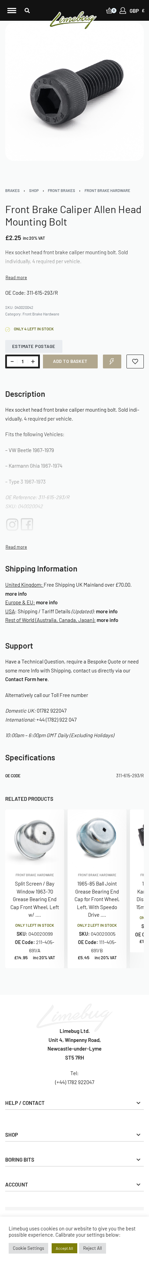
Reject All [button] (92, 1248)
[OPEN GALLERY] (74, 91)
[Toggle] (16, 277)
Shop (34, 190)
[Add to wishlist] (135, 361)
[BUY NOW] (112, 361)
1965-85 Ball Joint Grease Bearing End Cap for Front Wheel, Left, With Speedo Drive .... (97, 899)
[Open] (12, 10)
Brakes (12, 190)
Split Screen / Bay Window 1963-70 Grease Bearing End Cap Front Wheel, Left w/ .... (34, 899)
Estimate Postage (33, 346)
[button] (27, 10)
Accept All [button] (64, 1248)
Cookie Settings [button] (28, 1248)
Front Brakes (61, 190)
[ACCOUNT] (122, 10)
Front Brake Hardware (107, 190)
